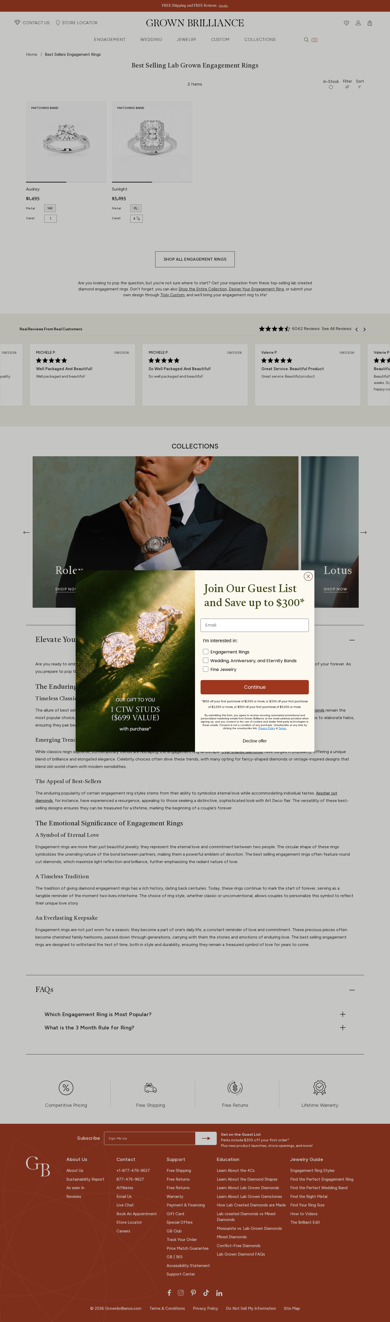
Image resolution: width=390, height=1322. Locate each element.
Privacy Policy (266, 728)
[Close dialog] (308, 576)
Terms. (283, 728)
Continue (255, 687)
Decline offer (255, 740)
